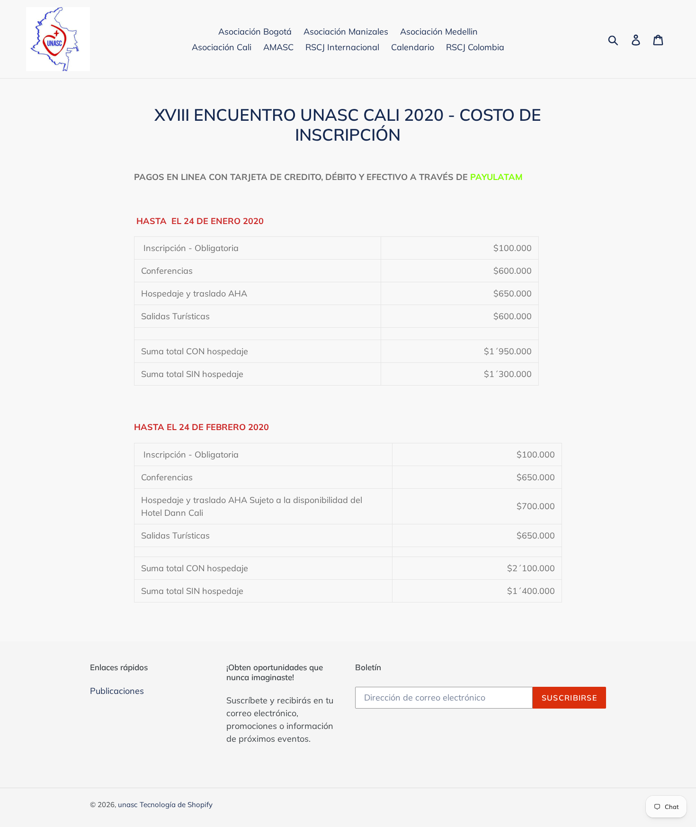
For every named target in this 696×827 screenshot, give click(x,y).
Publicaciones (117, 690)
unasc (127, 804)
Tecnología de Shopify (176, 804)
